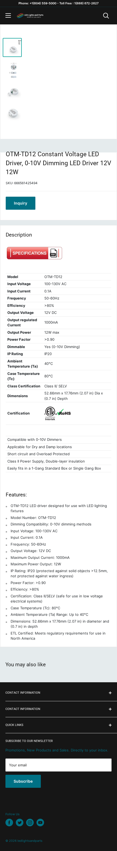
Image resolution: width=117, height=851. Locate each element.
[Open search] (106, 16)
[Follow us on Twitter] (19, 822)
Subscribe (23, 781)
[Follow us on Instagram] (30, 822)
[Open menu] (8, 15)
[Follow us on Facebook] (9, 822)
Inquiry (20, 203)
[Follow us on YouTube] (40, 822)
